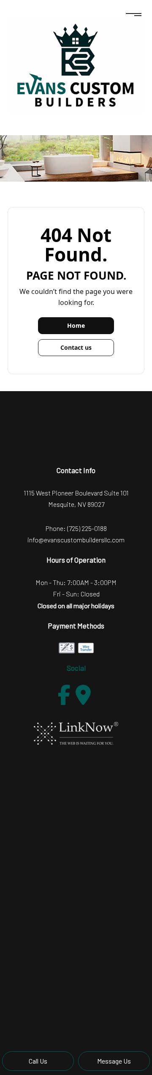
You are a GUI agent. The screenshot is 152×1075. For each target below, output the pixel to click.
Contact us (76, 347)
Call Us (38, 1061)
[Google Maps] (83, 695)
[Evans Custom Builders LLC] (76, 64)
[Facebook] (64, 695)
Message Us (114, 1061)
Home (76, 325)
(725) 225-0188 (87, 528)
